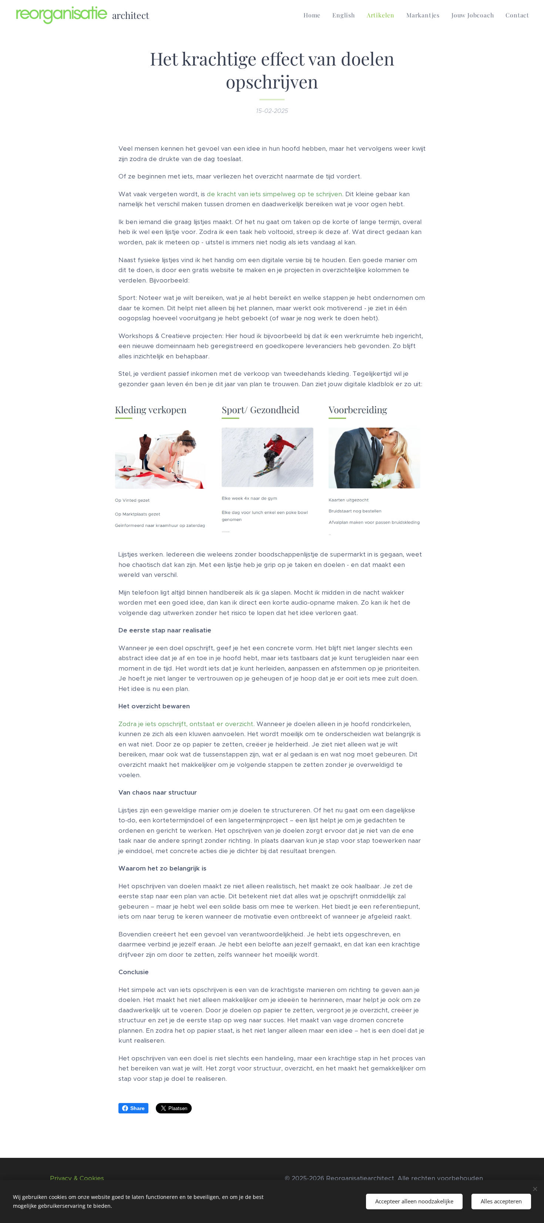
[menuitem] (314, 15)
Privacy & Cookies (77, 1178)
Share (137, 1108)
